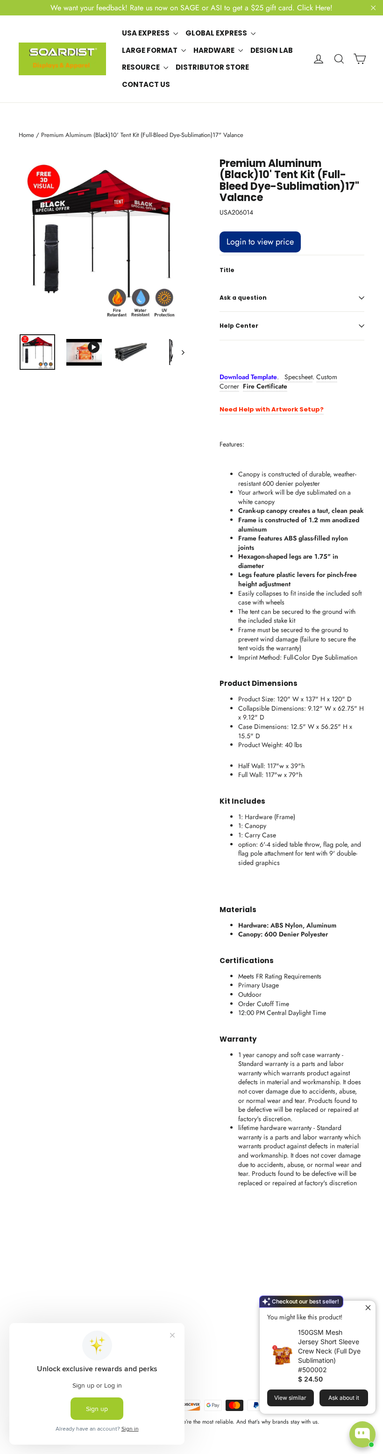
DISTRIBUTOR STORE (212, 67)
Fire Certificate (265, 386)
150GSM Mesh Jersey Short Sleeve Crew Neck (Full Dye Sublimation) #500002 (329, 1351)
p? (319, 409)
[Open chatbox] (362, 1434)
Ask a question (243, 298)
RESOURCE (141, 67)
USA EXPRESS (146, 33)
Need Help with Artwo (255, 409)
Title (227, 270)
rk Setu (303, 409)
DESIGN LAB (271, 50)
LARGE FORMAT (150, 50)
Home (26, 134)
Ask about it (343, 1397)
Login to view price (260, 242)
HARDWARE (214, 50)
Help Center (239, 326)
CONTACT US (146, 84)
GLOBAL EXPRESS (216, 33)
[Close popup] (367, 1308)
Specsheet (298, 376)
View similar (290, 1397)
